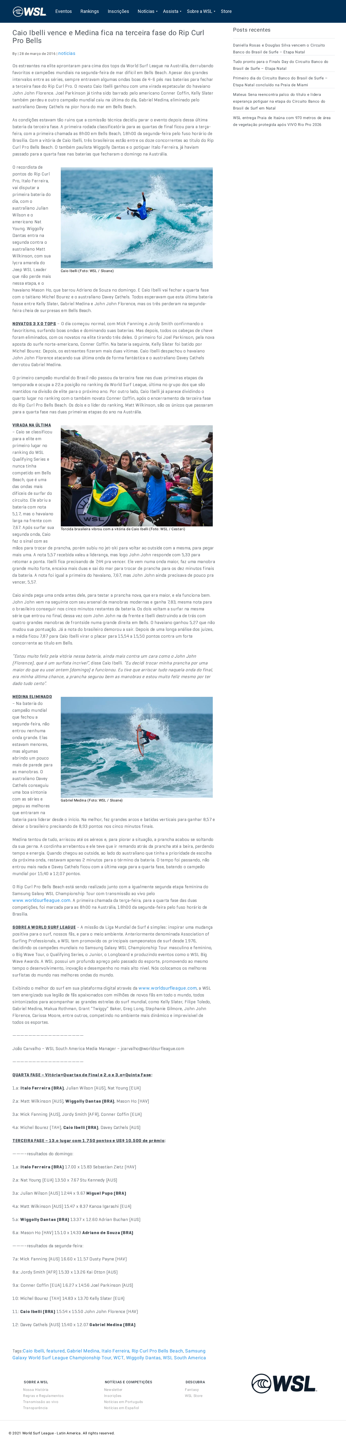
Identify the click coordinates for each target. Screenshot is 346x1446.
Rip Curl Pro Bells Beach (157, 1350)
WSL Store (194, 1396)
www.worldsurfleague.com (41, 900)
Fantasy (192, 1390)
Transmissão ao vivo (40, 1402)
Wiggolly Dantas (143, 1357)
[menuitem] (63, 11)
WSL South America (184, 1357)
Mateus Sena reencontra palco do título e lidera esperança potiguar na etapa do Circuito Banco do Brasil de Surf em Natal (279, 101)
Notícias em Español (121, 1408)
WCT (118, 1357)
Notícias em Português (123, 1402)
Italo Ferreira (115, 1350)
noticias (66, 53)
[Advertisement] (271, 177)
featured (55, 1350)
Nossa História (36, 1390)
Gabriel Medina (83, 1350)
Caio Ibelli (33, 1350)
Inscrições (113, 1396)
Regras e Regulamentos (43, 1396)
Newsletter (113, 1390)
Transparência (35, 1408)
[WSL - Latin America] (30, 11)
